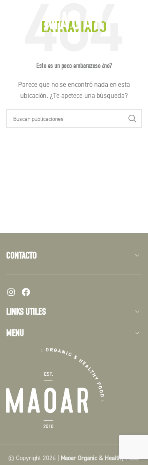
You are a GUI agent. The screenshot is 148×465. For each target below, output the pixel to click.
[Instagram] (11, 292)
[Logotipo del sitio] (74, 20)
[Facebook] (26, 292)
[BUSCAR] (132, 118)
